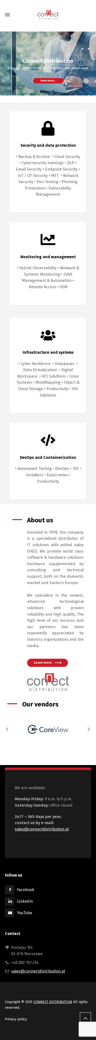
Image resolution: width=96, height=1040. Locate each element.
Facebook (25, 889)
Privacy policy (16, 1019)
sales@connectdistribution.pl (42, 829)
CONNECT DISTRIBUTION (52, 1002)
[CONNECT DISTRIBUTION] (48, 14)
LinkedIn (25, 901)
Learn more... (48, 80)
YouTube (24, 913)
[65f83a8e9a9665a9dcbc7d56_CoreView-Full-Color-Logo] (48, 729)
